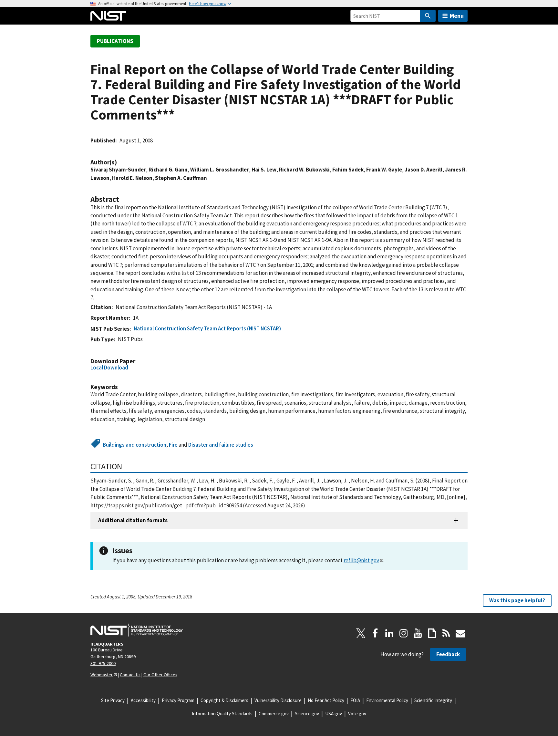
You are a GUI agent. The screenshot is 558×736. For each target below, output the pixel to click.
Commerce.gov (274, 713)
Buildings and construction (134, 444)
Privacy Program (178, 700)
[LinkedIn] (389, 633)
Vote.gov (357, 713)
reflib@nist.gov (361, 560)
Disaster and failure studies (220, 444)
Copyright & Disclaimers (224, 700)
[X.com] (361, 633)
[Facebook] (375, 633)
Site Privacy (113, 700)
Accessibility (143, 700)
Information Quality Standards (222, 713)
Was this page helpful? (517, 600)
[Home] (108, 16)
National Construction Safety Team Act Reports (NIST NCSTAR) (207, 328)
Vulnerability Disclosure (278, 700)
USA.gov (333, 713)
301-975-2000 (103, 663)
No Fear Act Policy (326, 700)
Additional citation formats (133, 520)
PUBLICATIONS (115, 41)
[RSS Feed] (446, 633)
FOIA (355, 700)
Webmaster (101, 675)
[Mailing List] (460, 633)
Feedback (448, 654)
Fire (173, 444)
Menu (457, 15)
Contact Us (130, 675)
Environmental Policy (387, 700)
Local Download (109, 367)
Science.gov (307, 713)
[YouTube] (418, 633)
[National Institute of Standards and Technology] (136, 630)
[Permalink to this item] (120, 162)
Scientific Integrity (433, 700)
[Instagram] (404, 633)
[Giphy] (432, 633)
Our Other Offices (160, 675)
